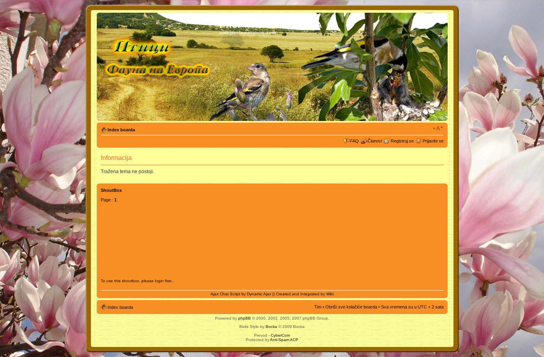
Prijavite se (433, 141)
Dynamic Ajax (259, 294)
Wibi (330, 294)
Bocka (271, 326)
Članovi (375, 141)
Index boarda (121, 129)
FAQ (354, 141)
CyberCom (280, 335)
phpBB (244, 318)
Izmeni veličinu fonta (438, 128)
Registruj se (402, 141)
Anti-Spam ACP (284, 339)
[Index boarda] (159, 67)
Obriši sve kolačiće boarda (351, 306)
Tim (317, 306)
